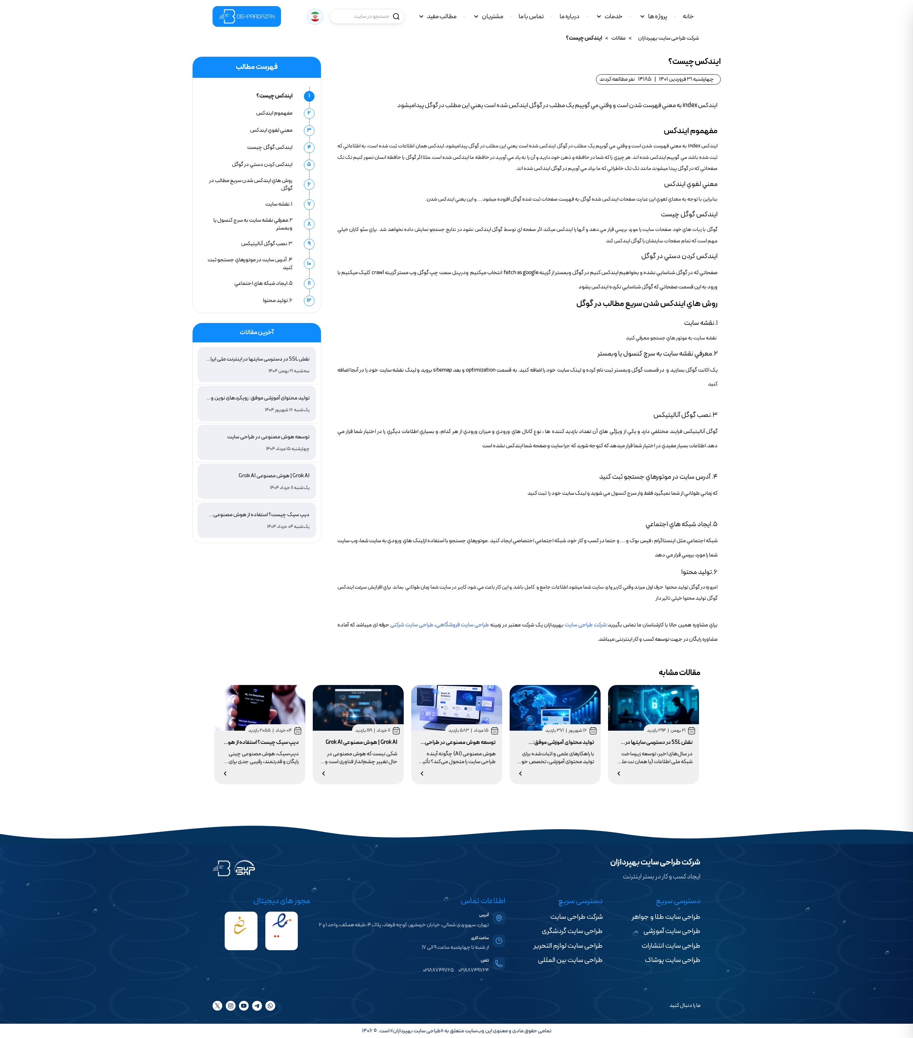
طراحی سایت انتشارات (671, 946)
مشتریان (492, 16)
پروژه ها (657, 16)
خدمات (614, 16)
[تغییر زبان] (315, 17)
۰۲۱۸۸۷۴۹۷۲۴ (473, 970)
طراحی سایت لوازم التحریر (568, 946)
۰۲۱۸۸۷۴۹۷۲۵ (438, 970)
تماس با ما (531, 16)
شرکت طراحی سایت (585, 625)
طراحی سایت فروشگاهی (462, 625)
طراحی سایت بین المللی (570, 960)
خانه (688, 16)
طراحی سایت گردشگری (572, 931)
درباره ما (570, 16)
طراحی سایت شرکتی (411, 625)
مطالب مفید (441, 16)
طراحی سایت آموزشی (671, 931)
